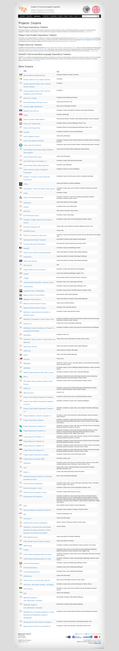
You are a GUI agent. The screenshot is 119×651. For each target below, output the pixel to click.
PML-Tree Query (28, 393)
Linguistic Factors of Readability (33, 291)
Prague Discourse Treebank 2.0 (33, 441)
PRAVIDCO (27, 463)
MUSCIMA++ (27, 335)
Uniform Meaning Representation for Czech (37, 554)
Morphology (69, 97)
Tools (71, 101)
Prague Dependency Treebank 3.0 (34, 426)
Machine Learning (67, 123)
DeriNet (25, 207)
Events (29, 16)
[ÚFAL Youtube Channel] (95, 637)
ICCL (76, 16)
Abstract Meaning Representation (34, 75)
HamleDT (26, 248)
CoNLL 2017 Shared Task (31, 124)
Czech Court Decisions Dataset (33, 141)
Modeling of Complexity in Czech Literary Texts (38, 319)
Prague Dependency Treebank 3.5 (34, 431)
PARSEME (26, 363)
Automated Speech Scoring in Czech (35, 102)
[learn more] (89, 31)
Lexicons (62, 106)
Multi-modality (84, 110)
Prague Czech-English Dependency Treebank (38, 397)
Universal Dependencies (31, 563)
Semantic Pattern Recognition (33, 483)
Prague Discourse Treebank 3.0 (33, 446)
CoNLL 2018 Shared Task (31, 128)
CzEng (25, 184)
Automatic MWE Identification (33, 107)
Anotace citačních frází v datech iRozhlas (36, 79)
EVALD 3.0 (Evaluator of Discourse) (35, 235)
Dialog (72, 215)
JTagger (26, 278)
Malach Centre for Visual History (33, 295)
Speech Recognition (94, 118)
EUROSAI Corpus (29, 231)
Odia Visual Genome (30, 346)
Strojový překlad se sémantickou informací (37, 510)
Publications (60, 320)
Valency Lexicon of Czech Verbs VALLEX (36, 580)
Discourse (66, 101)
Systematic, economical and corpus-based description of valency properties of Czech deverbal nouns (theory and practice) (37, 530)
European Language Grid (31, 227)
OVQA (25, 355)
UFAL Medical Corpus (30, 537)
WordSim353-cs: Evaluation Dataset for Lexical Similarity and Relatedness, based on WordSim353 (38, 615)
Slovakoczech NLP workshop (32, 496)
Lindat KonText (28, 286)
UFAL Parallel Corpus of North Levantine (36, 541)
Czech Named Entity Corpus (32, 157)
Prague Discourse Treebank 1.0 (33, 437)
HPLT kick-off (27, 265)
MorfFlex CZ (27, 324)
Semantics (76, 74)
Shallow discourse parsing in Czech (35, 492)
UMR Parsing (27, 546)
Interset (25, 274)
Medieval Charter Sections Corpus (34, 303)
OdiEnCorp (27, 351)
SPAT (25, 506)
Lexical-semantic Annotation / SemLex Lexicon (38, 282)
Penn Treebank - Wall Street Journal (85, 38)
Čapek (25, 115)
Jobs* (60, 16)
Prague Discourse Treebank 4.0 (33, 450)
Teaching (53, 16)
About (23, 16)
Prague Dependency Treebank (33, 420)
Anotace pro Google (30, 98)
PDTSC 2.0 (27, 388)
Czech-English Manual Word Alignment (36, 165)
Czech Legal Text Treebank (32, 145)
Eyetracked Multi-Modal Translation (34, 240)
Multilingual (91, 110)
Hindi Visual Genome (30, 261)
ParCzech (26, 359)
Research (37, 16)
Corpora (59, 101)
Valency (75, 198)
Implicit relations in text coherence (34, 269)
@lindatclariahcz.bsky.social (94, 634)
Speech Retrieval (85, 149)
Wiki (66, 16)
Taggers (59, 189)
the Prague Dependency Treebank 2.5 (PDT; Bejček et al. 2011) (60, 47)
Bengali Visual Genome (31, 111)
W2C (25, 593)
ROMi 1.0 (26, 472)
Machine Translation (68, 74)
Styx (24, 514)
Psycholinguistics (81, 239)
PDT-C (25, 377)
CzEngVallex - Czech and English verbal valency (39, 189)
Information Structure (88, 140)
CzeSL (25, 193)
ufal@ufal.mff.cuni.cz (23, 642)
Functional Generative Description (34, 244)
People (46, 16)
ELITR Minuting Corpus (31, 215)
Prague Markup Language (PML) (34, 459)
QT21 (25, 468)
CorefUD (26, 132)
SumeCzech (27, 518)
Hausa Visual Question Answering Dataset (37, 252)
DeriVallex (26, 211)
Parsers (80, 123)
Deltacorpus (27, 203)
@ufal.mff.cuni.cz (81, 634)
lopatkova (94, 640)
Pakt (71, 16)
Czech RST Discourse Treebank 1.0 (35, 161)
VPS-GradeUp (28, 589)
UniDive (26, 550)
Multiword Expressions (93, 363)
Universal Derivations (30, 567)
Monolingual (67, 106)
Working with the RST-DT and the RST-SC (37, 626)
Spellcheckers (91, 500)
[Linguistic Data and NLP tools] (68, 637)
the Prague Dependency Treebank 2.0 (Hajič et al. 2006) (33, 49)
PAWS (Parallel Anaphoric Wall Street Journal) (38, 372)
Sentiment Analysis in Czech (32, 488)
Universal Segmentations (31, 572)
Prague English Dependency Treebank (36, 455)
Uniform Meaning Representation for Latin (37, 559)
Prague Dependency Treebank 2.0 (59, 41)
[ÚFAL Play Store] (99, 637)
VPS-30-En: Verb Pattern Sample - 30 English (38, 584)
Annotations (59, 74)
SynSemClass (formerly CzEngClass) (35, 523)
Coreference (66, 131)
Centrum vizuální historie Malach (34, 119)
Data (64, 97)
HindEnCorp (27, 257)
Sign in (99, 640)
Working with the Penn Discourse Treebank (37, 622)
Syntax (70, 198)
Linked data (97, 140)
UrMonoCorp (27, 576)
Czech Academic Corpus (31, 136)
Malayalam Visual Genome (32, 299)
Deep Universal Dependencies (33, 197)
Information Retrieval (78, 140)
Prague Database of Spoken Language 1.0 (37, 416)
